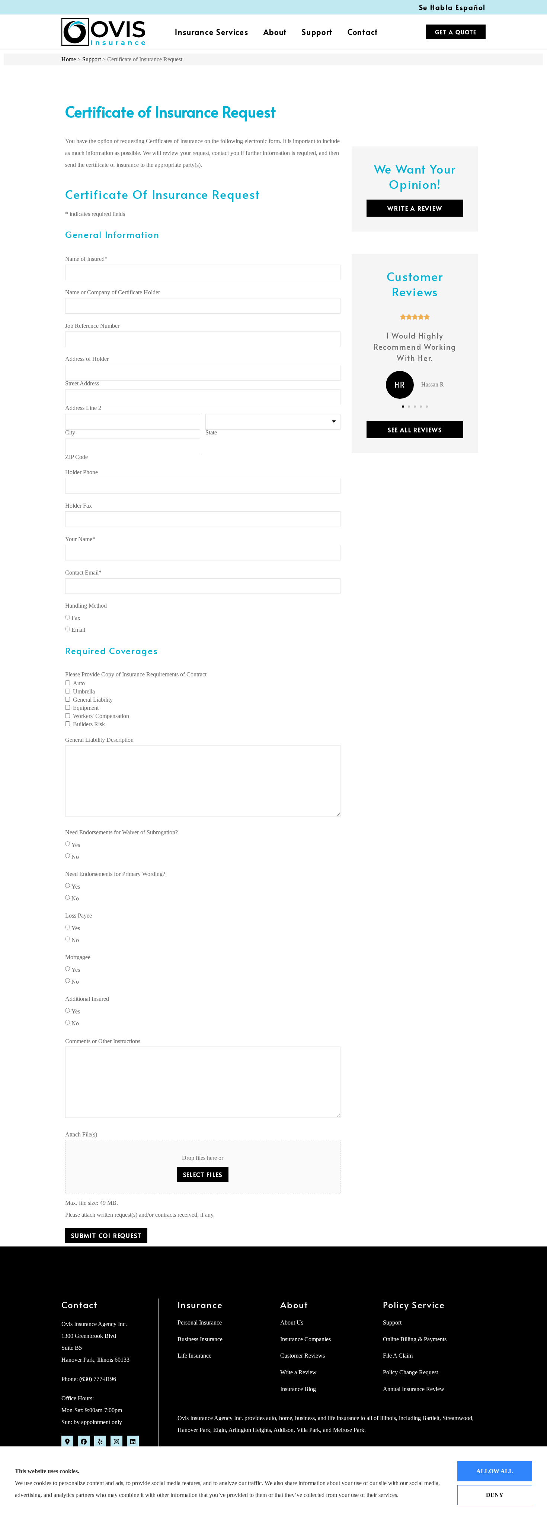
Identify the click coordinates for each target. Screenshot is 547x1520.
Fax (75, 618)
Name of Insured (86, 259)
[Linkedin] (133, 1442)
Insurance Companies (305, 1339)
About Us (291, 1322)
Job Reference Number (92, 326)
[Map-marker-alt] (67, 1442)
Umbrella (84, 692)
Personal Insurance (199, 1322)
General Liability (93, 700)
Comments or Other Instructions (102, 1041)
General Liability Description (99, 740)
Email (78, 630)
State (211, 433)
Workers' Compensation (101, 716)
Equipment (86, 708)
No (75, 857)
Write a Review (298, 1372)
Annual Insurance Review (413, 1389)
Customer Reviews (302, 1355)
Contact (363, 32)
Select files (203, 1174)
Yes (75, 845)
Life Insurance (194, 1355)
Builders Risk (89, 724)
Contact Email (83, 573)
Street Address (82, 384)
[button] (403, 406)
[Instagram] (116, 1442)
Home (68, 59)
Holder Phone (81, 472)
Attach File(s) (81, 1135)
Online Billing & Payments (415, 1339)
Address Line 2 (83, 408)
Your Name (80, 539)
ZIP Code (76, 457)
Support (317, 32)
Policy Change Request (410, 1372)
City (70, 433)
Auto (79, 683)
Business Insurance (200, 1339)
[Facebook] (84, 1442)
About (275, 32)
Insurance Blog (298, 1389)
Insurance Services (212, 32)
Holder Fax (78, 506)
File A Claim (398, 1355)
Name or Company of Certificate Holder (112, 292)
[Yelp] (100, 1442)
